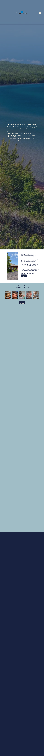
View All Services (22, 302)
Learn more (24, 276)
